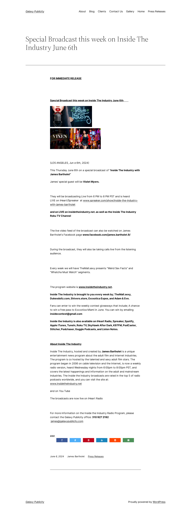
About (82, 11)
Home (141, 11)
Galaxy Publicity (35, 11)
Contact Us (116, 11)
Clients (102, 11)
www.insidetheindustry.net (66, 383)
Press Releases (156, 11)
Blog (92, 11)
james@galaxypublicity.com (67, 421)
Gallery (130, 11)
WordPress (159, 501)
